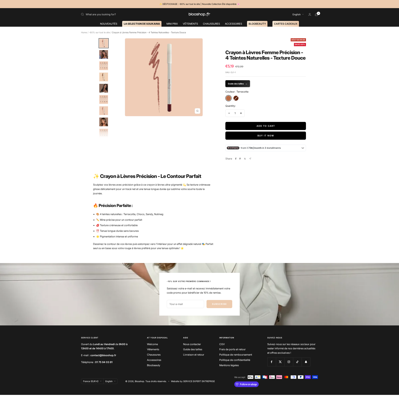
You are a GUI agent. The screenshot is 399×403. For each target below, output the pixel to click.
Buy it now (265, 135)
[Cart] (316, 14)
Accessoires (154, 359)
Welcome (152, 344)
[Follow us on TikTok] (297, 362)
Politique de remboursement (235, 354)
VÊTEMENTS (190, 23)
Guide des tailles (238, 83)
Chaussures (154, 354)
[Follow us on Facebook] (271, 362)
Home (84, 32)
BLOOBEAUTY (257, 23)
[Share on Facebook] (235, 159)
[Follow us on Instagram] (288, 362)
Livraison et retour (193, 354)
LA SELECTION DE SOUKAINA (142, 23)
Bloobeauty (153, 365)
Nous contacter (192, 344)
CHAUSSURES (211, 23)
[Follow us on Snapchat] (306, 362)
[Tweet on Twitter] (245, 159)
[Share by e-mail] (250, 159)
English (297, 14)
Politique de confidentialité (234, 359)
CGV (222, 344)
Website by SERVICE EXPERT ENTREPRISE (193, 381)
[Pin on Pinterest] (240, 159)
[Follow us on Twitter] (280, 362)
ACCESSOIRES (233, 23)
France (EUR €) (91, 381)
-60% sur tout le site (99, 32)
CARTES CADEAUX (285, 23)
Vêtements (153, 349)
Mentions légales (229, 365)
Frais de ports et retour (232, 349)
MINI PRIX (172, 23)
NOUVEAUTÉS (108, 23)
